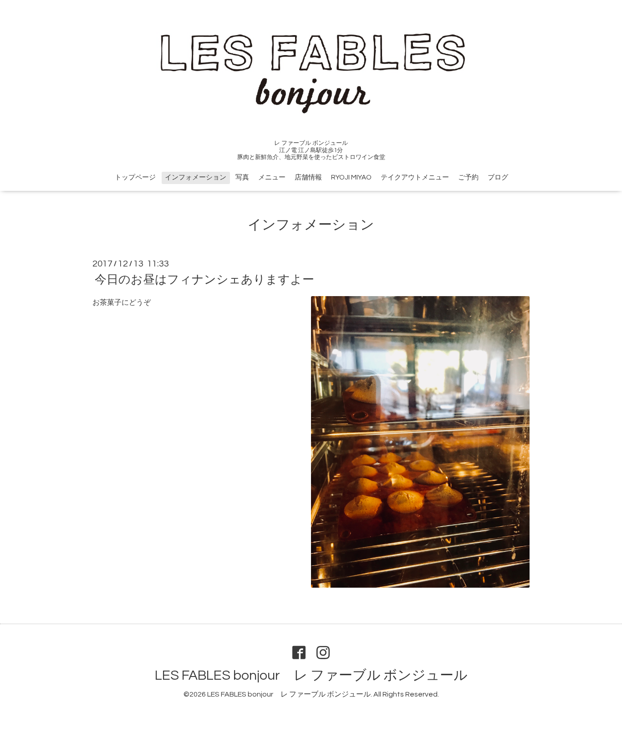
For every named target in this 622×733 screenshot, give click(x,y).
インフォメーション (195, 177)
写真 (242, 177)
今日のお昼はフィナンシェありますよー (204, 280)
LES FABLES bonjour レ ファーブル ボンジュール (311, 675)
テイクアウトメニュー (415, 177)
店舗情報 (308, 177)
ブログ (498, 177)
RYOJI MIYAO (351, 177)
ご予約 (468, 177)
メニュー (272, 177)
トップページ (135, 177)
